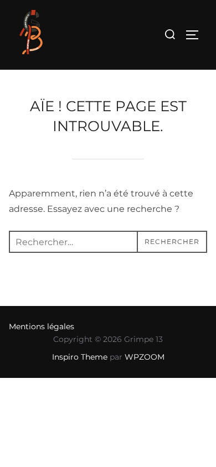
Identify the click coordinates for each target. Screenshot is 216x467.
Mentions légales (41, 326)
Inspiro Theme (79, 357)
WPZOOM (144, 357)
